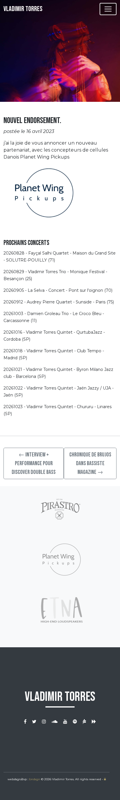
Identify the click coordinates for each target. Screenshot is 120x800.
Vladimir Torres (23, 9)
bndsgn (34, 779)
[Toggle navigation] (108, 9)
